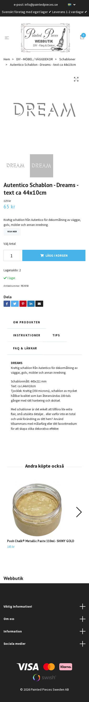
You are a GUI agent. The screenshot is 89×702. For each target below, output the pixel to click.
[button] (78, 518)
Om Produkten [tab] (26, 328)
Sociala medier (14, 649)
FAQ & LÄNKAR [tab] (25, 353)
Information (13, 637)
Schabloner (67, 65)
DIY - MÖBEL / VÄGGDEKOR (34, 65)
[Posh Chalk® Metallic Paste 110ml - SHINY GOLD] (44, 515)
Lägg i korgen (57, 261)
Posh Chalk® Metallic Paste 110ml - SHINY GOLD (40, 547)
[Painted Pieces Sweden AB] (45, 40)
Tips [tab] (56, 341)
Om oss (9, 624)
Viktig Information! (18, 612)
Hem (7, 65)
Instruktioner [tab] (27, 341)
